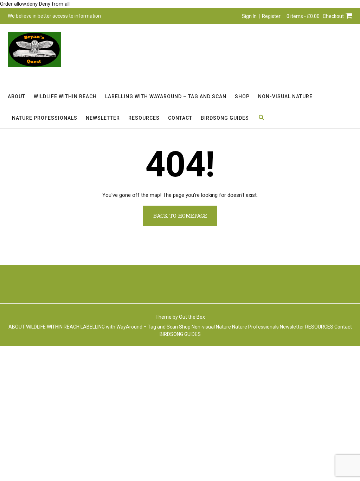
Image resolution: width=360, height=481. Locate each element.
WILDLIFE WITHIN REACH (65, 96)
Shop (242, 96)
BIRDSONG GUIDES (225, 118)
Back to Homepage (180, 215)
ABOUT (16, 96)
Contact (180, 118)
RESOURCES (144, 118)
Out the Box (192, 317)
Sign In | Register (261, 16)
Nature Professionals (44, 118)
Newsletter (103, 118)
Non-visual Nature (285, 96)
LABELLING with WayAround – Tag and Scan (165, 96)
